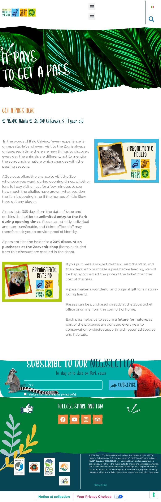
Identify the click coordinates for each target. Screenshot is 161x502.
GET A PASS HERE (18, 111)
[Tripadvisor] (97, 419)
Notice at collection (54, 496)
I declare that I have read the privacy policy (52, 394)
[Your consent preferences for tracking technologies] (154, 495)
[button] (91, 6)
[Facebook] (63, 419)
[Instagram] (86, 419)
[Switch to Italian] (152, 6)
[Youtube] (74, 419)
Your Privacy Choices (94, 496)
